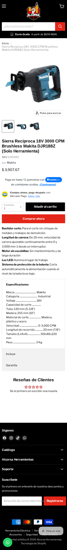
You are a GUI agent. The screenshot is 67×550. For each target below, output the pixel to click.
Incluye (10, 354)
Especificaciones (17, 284)
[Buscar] (60, 26)
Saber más (34, 196)
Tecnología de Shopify (33, 543)
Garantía (11, 365)
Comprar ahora (33, 218)
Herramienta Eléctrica (17, 530)
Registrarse (55, 501)
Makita (11, 162)
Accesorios (15, 534)
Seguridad (32, 534)
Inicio (5, 43)
